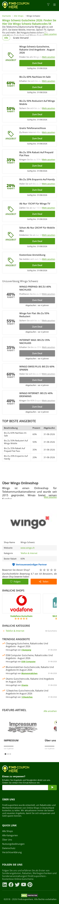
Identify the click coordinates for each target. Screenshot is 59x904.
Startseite (6, 16)
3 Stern (47, 569)
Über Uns (7, 839)
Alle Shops (18, 16)
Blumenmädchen (29, 673)
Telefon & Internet (29, 553)
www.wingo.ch (28, 548)
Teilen (45, 581)
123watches (27, 697)
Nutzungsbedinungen (13, 844)
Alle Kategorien (10, 835)
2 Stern (44, 569)
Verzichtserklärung (12, 852)
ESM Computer (28, 661)
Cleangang (26, 650)
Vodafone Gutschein (21, 616)
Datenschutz (8, 848)
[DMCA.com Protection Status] (29, 896)
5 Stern (55, 569)
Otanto (24, 685)
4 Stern (51, 569)
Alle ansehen (50, 711)
